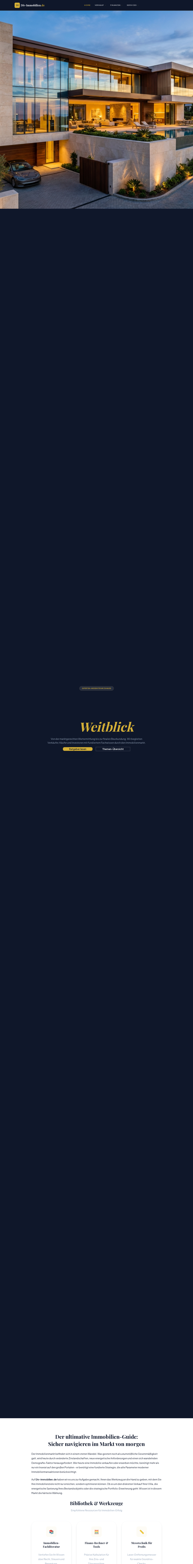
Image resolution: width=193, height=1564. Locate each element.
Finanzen (115, 5)
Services (132, 5)
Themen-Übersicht (113, 748)
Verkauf (99, 5)
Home (87, 5)
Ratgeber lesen (77, 748)
